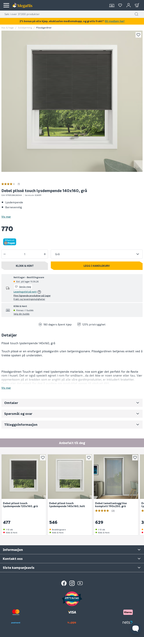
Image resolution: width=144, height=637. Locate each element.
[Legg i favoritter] (138, 35)
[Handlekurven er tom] (137, 5)
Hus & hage (7, 27)
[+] (45, 254)
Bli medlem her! (115, 21)
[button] (136, 14)
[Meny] (6, 5)
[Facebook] (64, 583)
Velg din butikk (22, 313)
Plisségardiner (44, 27)
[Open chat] (135, 628)
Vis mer (6, 216)
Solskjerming (25, 27)
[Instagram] (72, 583)
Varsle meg (25, 286)
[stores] (111, 5)
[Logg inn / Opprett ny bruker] (128, 5)
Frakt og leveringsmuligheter (29, 299)
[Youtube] (80, 583)
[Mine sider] (120, 5)
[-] (5, 254)
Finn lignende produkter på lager (32, 295)
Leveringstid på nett (25, 291)
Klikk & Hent (25, 265)
